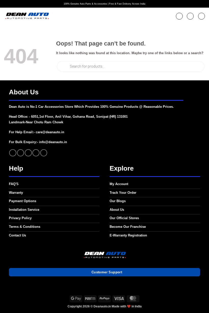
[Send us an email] (28, 152)
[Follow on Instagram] (20, 152)
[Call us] (36, 152)
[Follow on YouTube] (43, 152)
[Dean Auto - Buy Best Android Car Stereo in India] (27, 16)
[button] (179, 16)
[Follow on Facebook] (12, 152)
